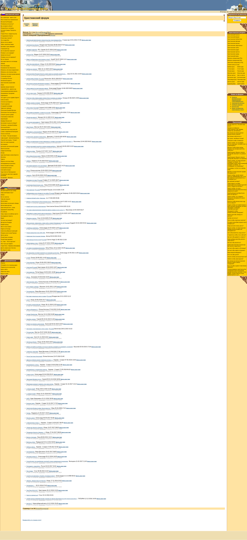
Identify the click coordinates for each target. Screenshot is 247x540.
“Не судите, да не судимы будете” (10, 97)
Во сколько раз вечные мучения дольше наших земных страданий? (236, 262)
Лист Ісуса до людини (7, 243)
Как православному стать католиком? (36, 165)
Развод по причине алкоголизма (35, 324)
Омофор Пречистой (6, 121)
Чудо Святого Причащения (8, 172)
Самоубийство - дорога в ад (8, 89)
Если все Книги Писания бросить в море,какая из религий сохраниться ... (46, 74)
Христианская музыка (234, 43)
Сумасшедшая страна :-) (33, 422)
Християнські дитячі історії (33, 239)
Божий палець (5, 224)
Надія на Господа (5, 229)
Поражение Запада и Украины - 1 (35, 432)
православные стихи (32, 243)
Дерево (53, 35)
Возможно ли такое (31, 180)
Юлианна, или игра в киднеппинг (10, 70)
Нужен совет (29, 337)
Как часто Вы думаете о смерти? (237, 237)
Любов (2, 194)
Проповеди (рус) (232, 79)
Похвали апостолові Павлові (8, 233)
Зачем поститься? (6, 55)
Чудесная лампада (6, 108)
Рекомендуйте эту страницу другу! (32, 520)
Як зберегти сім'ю (5, 250)
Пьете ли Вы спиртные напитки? (237, 220)
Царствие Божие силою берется (10, 155)
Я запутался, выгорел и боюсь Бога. (36, 136)
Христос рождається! (32, 495)
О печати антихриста (6, 102)
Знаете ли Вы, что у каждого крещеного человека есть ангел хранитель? (236, 198)
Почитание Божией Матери (8, 110)
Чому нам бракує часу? (7, 192)
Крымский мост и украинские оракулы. (36, 369)
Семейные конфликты (32, 228)
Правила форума (35, 24)
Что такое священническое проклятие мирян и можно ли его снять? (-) (45, 210)
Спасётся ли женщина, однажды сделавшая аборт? (40, 476)
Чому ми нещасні (5, 199)
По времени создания (39, 34)
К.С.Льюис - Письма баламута (9, 136)
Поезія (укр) (240, 71)
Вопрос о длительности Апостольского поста (38, 201)
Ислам (2, 153)
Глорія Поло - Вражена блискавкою (10, 246)
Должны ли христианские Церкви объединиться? (237, 172)
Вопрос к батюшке (31, 437)
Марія (2, 218)
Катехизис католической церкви (9, 146)
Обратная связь (5, 271)
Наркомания (4, 95)
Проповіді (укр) (241, 79)
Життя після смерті (6, 226)
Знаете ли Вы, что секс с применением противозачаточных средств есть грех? (237, 190)
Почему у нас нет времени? (8, 57)
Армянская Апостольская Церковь (35, 236)
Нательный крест (5, 127)
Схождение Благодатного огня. (35, 185)
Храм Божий (4, 119)
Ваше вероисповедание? (235, 252)
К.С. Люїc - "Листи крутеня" (8, 241)
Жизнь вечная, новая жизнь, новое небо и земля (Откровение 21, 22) (45, 223)
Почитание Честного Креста (8, 112)
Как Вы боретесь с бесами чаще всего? (236, 125)
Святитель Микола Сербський (9, 231)
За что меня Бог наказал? (8, 51)
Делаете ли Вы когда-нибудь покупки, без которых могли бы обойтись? (236, 149)
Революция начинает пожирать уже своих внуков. (40, 384)
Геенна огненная (5, 133)
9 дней (28, 257)
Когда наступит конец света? (235, 226)
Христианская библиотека (235, 39)
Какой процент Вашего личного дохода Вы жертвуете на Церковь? (237, 158)
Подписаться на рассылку (8, 267)
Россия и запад (30, 418)
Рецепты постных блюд (7, 161)
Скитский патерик (6, 170)
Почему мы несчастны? (7, 24)
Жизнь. (28, 277)
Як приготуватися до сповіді (8, 190)
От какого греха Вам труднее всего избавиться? (237, 223)
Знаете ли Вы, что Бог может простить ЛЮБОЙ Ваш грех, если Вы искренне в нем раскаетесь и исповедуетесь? (237, 177)
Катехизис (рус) (232, 77)
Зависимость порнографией (34, 132)
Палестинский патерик (7, 165)
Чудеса (3, 159)
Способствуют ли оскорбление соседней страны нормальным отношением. (47, 461)
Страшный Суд (5, 48)
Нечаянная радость (6, 80)
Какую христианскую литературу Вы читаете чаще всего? (236, 245)
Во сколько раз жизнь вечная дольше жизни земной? (235, 133)
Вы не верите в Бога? (7, 26)
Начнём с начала (31, 319)
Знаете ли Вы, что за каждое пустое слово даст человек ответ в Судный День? (237, 144)
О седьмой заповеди (6, 106)
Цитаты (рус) (231, 81)
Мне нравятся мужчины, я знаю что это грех (38, 112)
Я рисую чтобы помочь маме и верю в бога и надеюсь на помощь (44, 98)
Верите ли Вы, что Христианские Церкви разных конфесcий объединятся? (237, 229)
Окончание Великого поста (33, 379)
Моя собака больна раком (33, 156)
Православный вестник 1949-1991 (35, 232)
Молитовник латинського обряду (10, 203)
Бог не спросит (5, 59)
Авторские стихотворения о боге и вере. (37, 329)
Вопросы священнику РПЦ (235, 58)
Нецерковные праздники (7, 93)
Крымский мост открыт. (32, 364)
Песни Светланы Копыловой (34, 356)
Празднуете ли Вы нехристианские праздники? (235, 211)
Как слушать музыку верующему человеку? (38, 83)
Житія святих (4, 235)
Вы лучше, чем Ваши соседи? (236, 138)
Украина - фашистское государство (36, 480)
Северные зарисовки (32, 351)
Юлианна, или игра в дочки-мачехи (10, 74)
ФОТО (28, 398)
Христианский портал (12, 14)
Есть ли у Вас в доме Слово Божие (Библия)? (237, 266)
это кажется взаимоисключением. (35, 248)
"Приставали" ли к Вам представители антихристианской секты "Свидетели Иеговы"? (237, 185)
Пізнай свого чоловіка (7, 237)
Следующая (44, 508)
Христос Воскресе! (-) (32, 309)
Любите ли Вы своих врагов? (235, 259)
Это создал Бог (5, 40)
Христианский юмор (233, 56)
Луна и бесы (29, 107)
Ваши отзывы (4, 273)
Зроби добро (240, 83)
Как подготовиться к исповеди (9, 61)
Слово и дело (30, 374)
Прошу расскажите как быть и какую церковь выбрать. (41, 146)
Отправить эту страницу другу (9, 265)
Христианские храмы (233, 54)
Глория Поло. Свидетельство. (9, 33)
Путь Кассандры (5, 65)
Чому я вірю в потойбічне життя (9, 214)
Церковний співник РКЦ (7, 209)
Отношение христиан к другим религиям (9, 174)
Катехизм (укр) (241, 77)
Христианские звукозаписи (235, 45)
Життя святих (241, 75)
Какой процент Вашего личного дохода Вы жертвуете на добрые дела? (237, 154)
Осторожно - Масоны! (7, 177)
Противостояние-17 (31, 456)
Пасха (28, 170)
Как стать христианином (7, 142)
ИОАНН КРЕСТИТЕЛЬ (32, 78)
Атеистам (29, 267)
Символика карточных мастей (9, 129)
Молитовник (4, 201)
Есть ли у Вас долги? (233, 254)
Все (49, 32)
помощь (28, 161)
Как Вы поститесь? (233, 218)
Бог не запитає (5, 197)
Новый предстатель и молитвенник (36, 206)
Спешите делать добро (7, 114)
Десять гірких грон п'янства (8, 248)
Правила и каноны (31, 218)
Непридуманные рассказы (8, 163)
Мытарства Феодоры (6, 22)
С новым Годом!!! (31, 393)
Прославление (30, 190)
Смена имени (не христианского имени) (37, 88)
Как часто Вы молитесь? (234, 242)
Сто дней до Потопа (6, 78)
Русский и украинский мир (33, 304)
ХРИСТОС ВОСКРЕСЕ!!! (33, 64)
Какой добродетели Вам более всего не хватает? (236, 193)
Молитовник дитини (6, 205)
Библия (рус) (231, 66)
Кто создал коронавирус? (33, 122)
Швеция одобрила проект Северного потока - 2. (39, 360)
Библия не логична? (31, 69)
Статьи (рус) (231, 69)
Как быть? (29, 503)
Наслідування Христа (7, 216)
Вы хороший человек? (234, 181)
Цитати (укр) (240, 81)
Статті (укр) (240, 69)
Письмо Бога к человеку (7, 28)
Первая (38, 508)
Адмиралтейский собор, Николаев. (35, 198)
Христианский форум (233, 37)
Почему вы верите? (31, 117)
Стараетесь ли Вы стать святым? (237, 235)
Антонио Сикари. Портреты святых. (8, 31)
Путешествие (30, 332)
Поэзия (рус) (231, 71)
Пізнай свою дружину (6, 239)
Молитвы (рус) (232, 73)
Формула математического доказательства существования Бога (44, 40)
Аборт (2, 85)
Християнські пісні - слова (8, 207)
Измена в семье (30, 151)
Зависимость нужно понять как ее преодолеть (39, 213)
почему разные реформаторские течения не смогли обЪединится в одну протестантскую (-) (51, 498)
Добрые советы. (30, 447)
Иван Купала (29, 127)
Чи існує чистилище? (6, 220)
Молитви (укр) (241, 73)
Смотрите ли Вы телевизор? (235, 140)
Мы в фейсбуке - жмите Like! (8, 17)
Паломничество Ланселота (8, 68)
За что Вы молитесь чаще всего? (237, 232)
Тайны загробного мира (7, 44)
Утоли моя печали (6, 76)
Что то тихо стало (31, 93)
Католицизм (4, 144)
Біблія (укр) (240, 66)
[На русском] (3, 14)
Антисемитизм (30, 272)
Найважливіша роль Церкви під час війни (37, 193)
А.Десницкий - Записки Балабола (10, 138)
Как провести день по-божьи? (9, 123)
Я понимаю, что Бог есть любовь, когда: (237, 169)
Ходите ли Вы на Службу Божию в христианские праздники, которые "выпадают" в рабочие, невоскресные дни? (237, 207)
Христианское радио (233, 49)
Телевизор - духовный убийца (9, 125)
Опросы (3, 263)
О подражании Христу (7, 36)
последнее (42, 41)
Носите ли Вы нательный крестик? (237, 256)
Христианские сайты (32, 282)
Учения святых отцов (233, 64)
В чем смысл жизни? (6, 38)
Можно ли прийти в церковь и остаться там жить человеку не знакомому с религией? (49, 347)
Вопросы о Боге (30, 442)
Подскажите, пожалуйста (33, 466)
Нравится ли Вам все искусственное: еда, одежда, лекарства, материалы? (235, 129)
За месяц (44, 32)
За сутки (38, 32)
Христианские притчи (233, 52)
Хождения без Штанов (32, 45)
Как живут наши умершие (8, 46)
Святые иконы (5, 99)
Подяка (28, 413)
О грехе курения (5, 104)
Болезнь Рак (29, 54)
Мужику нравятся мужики (33, 103)
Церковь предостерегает (7, 87)
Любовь (3, 63)
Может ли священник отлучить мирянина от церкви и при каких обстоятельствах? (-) (49, 141)
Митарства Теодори (6, 222)
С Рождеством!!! (30, 389)
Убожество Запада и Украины (34, 427)
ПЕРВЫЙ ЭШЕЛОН (31, 49)
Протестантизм (5, 148)
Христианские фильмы (234, 41)
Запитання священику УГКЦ (235, 62)
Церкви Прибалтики (31, 314)
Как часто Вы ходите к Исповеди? (237, 248)
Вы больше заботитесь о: (235, 136)
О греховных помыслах (7, 116)
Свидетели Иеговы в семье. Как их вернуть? (38, 408)
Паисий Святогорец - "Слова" (9, 140)
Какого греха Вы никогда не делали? (235, 215)
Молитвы (3, 157)
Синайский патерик (6, 167)
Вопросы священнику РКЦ (235, 60)
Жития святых (231, 75)
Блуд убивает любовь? (32, 286)
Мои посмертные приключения (9, 19)
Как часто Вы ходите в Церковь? (236, 250)
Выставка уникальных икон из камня (36, 296)
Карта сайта (4, 269)
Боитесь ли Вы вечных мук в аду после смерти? (236, 202)
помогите (29, 175)
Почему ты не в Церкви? (7, 53)
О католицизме (30, 262)
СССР (28, 300)
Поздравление (30, 291)
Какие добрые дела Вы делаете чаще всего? (236, 239)
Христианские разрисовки (8, 82)
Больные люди (30, 403)
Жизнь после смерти (6, 42)
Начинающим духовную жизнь (9, 91)
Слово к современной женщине (9, 131)
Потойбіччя (4, 212)
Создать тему (26, 24)
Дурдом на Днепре (31, 342)
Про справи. (29, 471)
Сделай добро (232, 83)
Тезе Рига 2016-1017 (32, 490)
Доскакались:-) (30, 485)
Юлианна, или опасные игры (8, 72)
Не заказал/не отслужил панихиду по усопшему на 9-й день (42, 253)
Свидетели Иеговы (6, 150)
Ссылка (41, 78)
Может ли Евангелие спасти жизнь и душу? (38, 59)
